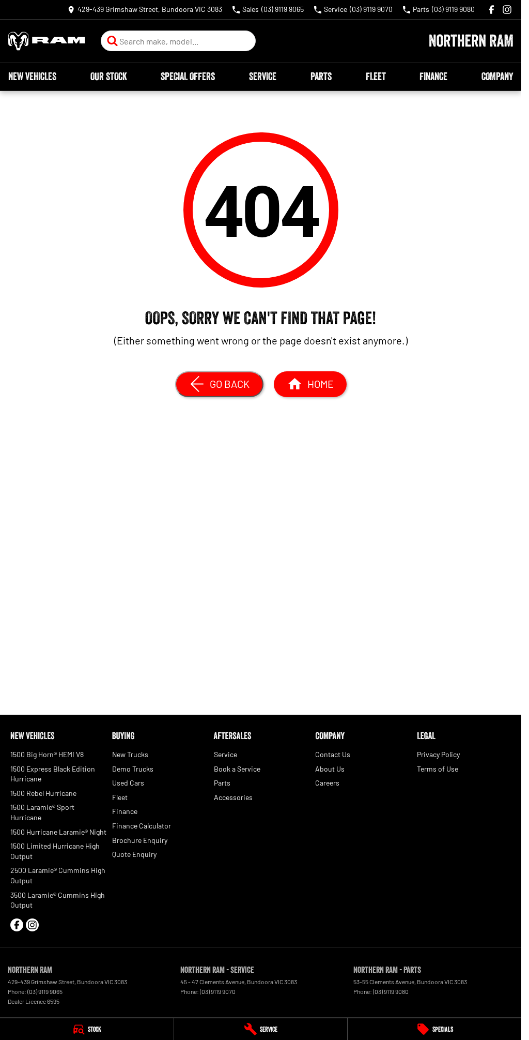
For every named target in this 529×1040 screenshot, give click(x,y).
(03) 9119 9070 (218, 991)
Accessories (233, 797)
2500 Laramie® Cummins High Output (57, 875)
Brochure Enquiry (139, 840)
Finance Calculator (141, 825)
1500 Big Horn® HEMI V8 (47, 754)
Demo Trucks (132, 768)
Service (262, 76)
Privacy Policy (438, 754)
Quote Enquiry (134, 854)
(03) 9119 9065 (45, 991)
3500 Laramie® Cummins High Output (57, 900)
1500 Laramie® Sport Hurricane (42, 812)
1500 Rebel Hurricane (43, 793)
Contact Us (332, 754)
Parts (321, 76)
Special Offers (188, 76)
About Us (330, 768)
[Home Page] (46, 41)
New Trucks (130, 754)
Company (497, 76)
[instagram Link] (507, 9)
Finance (433, 76)
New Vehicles (32, 76)
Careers (327, 782)
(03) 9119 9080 (391, 991)
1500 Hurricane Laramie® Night (58, 831)
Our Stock (108, 76)
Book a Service (237, 768)
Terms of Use (437, 768)
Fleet (376, 76)
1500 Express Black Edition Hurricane (52, 773)
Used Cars (128, 782)
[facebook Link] (491, 9)
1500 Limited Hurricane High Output (55, 851)
